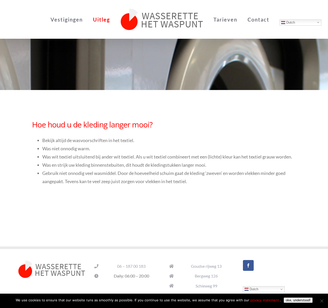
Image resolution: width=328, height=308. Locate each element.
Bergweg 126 (206, 275)
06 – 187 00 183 (131, 266)
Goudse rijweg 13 (206, 266)
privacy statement (265, 300)
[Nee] (321, 300)
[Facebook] (248, 265)
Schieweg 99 (206, 285)
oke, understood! (298, 300)
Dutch (277, 22)
